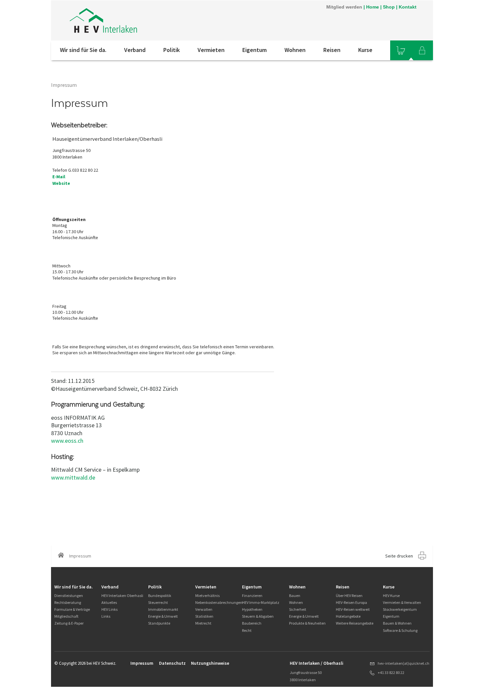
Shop (389, 7)
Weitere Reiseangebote (354, 623)
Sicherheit (297, 609)
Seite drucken (399, 556)
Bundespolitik (159, 595)
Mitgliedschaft (66, 616)
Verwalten (203, 609)
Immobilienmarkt (163, 609)
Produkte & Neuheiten (307, 623)
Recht (247, 630)
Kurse (365, 50)
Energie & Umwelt (163, 616)
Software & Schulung (400, 630)
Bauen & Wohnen (397, 623)
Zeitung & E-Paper (69, 623)
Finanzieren (252, 595)
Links (105, 616)
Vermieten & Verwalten (402, 602)
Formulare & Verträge (72, 609)
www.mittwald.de (73, 477)
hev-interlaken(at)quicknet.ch (403, 663)
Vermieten (211, 50)
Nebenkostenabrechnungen (218, 602)
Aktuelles (109, 602)
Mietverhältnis (207, 595)
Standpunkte (159, 623)
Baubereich (251, 623)
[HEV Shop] (400, 50)
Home (372, 7)
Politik (171, 50)
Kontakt (408, 7)
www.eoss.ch (67, 440)
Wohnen (295, 50)
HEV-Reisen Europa (351, 602)
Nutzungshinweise (210, 663)
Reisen (331, 50)
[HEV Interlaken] (139, 20)
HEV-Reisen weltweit (353, 609)
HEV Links (109, 609)
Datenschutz (172, 663)
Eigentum (254, 50)
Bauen (294, 595)
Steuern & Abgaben (258, 616)
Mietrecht (203, 623)
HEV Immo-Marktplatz (260, 602)
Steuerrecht (158, 602)
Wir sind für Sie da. (83, 50)
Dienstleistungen (68, 595)
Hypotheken (252, 609)
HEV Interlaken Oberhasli (122, 595)
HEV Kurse (391, 595)
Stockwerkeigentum (400, 609)
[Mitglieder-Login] (422, 50)
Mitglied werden (344, 7)
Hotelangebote (348, 616)
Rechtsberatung (67, 602)
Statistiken (204, 616)
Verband (135, 50)
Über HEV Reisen (349, 595)
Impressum (141, 663)
